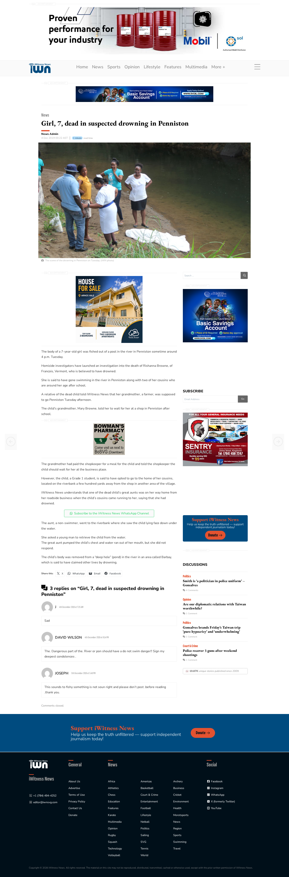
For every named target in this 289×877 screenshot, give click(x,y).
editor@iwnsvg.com (45, 802)
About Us (74, 781)
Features (172, 67)
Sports (114, 67)
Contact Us (75, 808)
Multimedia (196, 67)
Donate (213, 535)
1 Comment (191, 613)
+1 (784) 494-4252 (44, 795)
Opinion (132, 67)
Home (82, 67)
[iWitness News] (38, 764)
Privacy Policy (76, 801)
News (97, 67)
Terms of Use (76, 795)
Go (242, 398)
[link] (40, 68)
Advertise (74, 788)
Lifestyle (152, 67)
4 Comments (192, 590)
